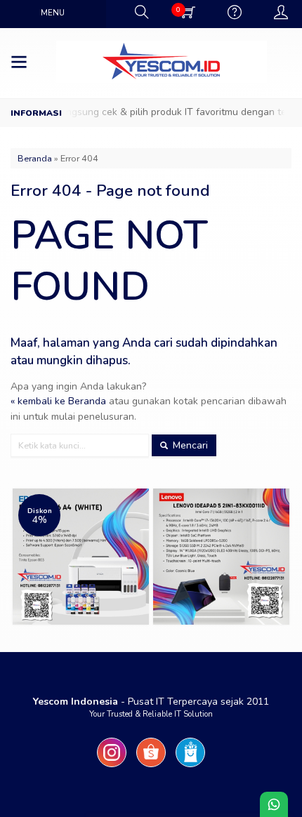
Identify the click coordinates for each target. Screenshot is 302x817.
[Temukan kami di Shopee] (151, 767)
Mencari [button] (189, 445)
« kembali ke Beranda (58, 401)
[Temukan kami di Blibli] (190, 767)
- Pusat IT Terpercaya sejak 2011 (151, 701)
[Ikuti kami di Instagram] (111, 767)
